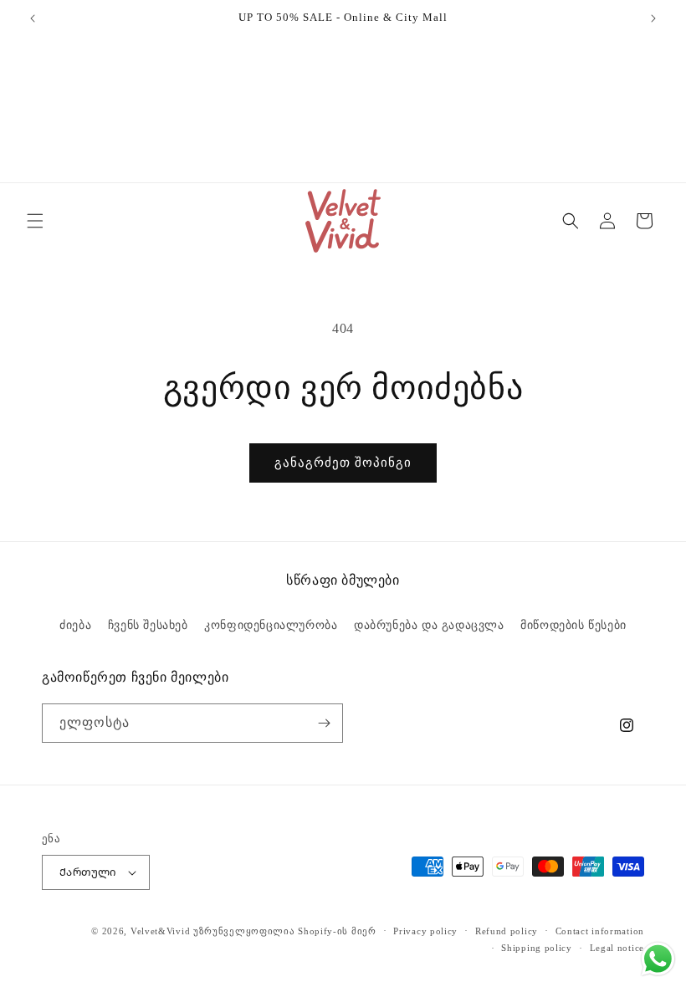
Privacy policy (425, 931)
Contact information (599, 931)
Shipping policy (536, 948)
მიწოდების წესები (573, 625)
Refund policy (506, 931)
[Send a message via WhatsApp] (658, 959)
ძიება (75, 625)
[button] (35, 220)
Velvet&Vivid (160, 931)
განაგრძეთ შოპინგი (343, 462)
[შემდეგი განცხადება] (653, 18)
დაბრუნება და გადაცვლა (429, 625)
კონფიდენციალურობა (270, 625)
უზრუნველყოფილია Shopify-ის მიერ (284, 931)
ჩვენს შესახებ (148, 625)
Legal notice (617, 948)
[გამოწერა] (323, 723)
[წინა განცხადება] (32, 18)
